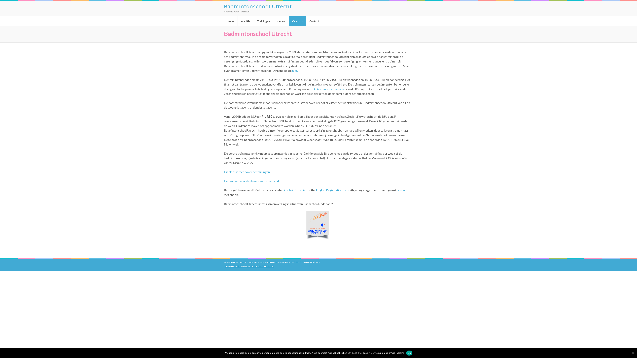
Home (230, 21)
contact (402, 190)
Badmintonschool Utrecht (258, 6)
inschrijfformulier (295, 190)
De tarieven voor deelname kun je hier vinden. (253, 181)
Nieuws (281, 21)
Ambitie (245, 21)
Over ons (297, 21)
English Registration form (332, 190)
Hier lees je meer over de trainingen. (247, 172)
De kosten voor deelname (329, 89)
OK (409, 353)
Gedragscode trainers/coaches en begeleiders (249, 266)
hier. (295, 70)
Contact (314, 21)
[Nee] (633, 353)
